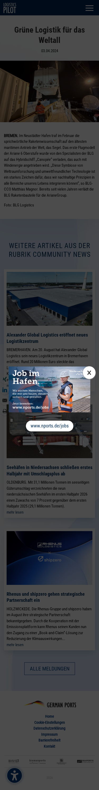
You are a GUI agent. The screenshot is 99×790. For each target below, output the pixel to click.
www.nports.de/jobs (50, 426)
